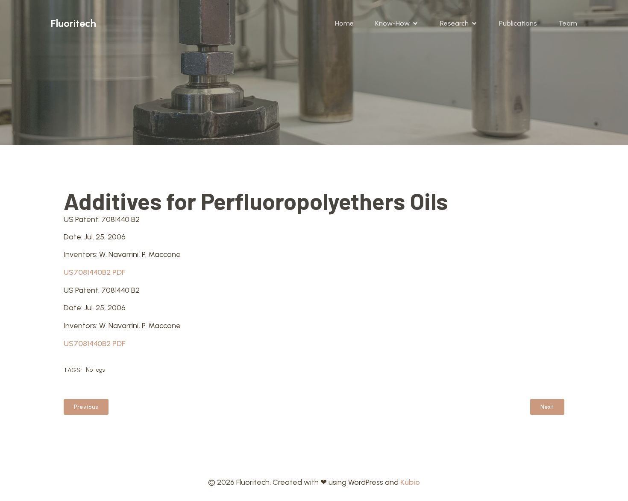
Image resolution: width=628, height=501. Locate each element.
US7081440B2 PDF (95, 272)
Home (344, 23)
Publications (518, 23)
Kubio (410, 482)
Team (567, 23)
